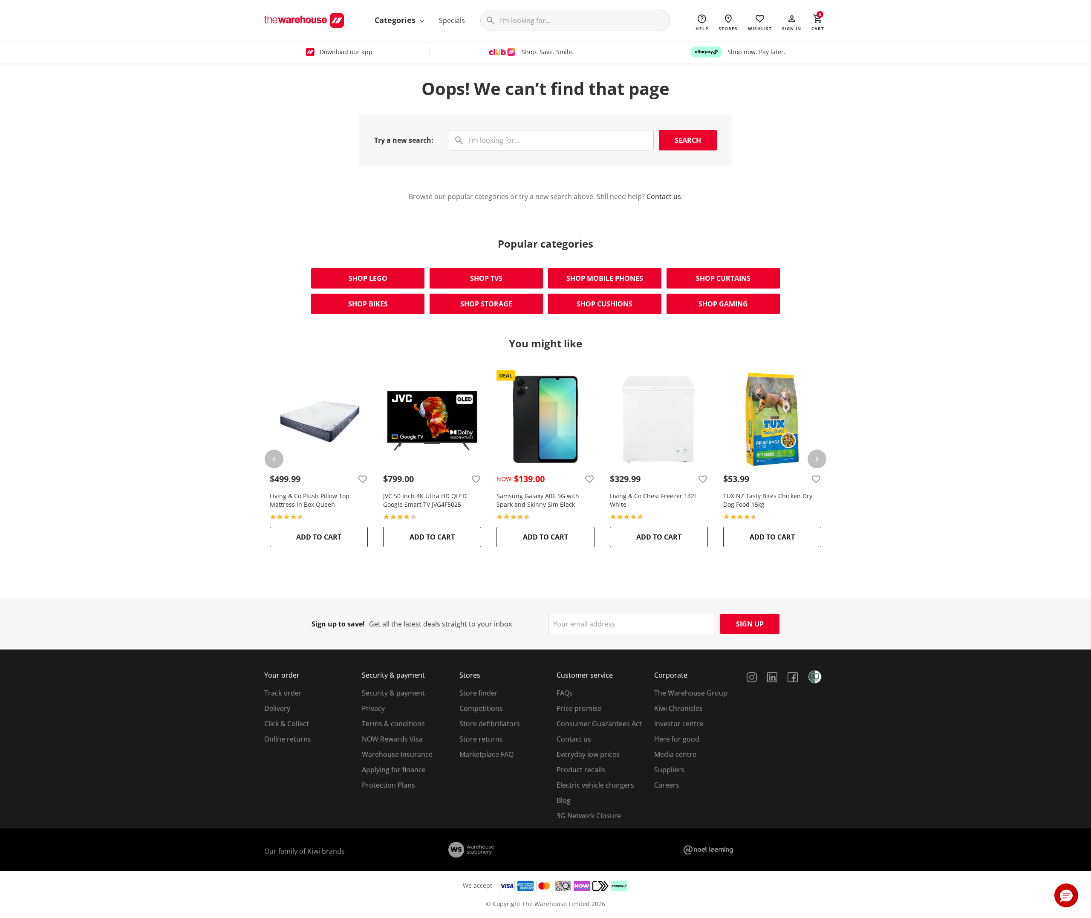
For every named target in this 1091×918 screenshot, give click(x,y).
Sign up (750, 624)
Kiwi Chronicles (678, 708)
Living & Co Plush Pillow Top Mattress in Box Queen (309, 500)
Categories (396, 20)
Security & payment (393, 693)
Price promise (579, 708)
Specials (452, 20)
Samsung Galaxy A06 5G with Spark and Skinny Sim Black (537, 500)
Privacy (373, 708)
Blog (564, 800)
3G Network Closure (589, 815)
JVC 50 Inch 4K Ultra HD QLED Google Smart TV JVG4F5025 (425, 500)
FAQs (565, 693)
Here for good (676, 739)
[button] (791, 22)
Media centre (675, 754)
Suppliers (669, 769)
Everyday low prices (588, 754)
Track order (283, 693)
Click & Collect (286, 723)
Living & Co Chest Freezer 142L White (653, 500)
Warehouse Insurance (397, 754)
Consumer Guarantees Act (599, 723)
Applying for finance (394, 769)
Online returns (287, 739)
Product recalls (581, 769)
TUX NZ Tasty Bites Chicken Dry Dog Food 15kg (767, 500)
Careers (666, 785)
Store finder (478, 693)
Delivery (277, 708)
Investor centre (678, 723)
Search (688, 140)
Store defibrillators (489, 723)
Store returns (481, 739)
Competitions (481, 708)
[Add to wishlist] (363, 479)
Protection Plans (388, 785)
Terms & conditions (393, 723)
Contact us (664, 196)
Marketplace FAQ (486, 754)
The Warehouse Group (690, 693)
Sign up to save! (338, 624)
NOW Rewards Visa (392, 739)
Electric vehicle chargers (595, 785)
